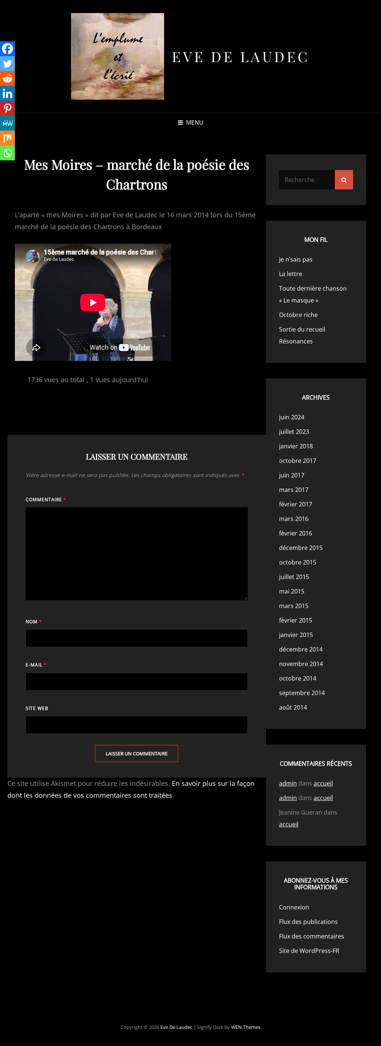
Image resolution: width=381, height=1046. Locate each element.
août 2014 (293, 707)
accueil (323, 783)
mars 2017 (293, 490)
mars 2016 (293, 519)
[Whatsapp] (7, 152)
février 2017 (295, 504)
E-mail (36, 665)
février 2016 (295, 533)
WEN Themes (245, 1027)
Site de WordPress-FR (309, 951)
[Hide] (3, 167)
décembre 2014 (301, 649)
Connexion (294, 907)
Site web (37, 708)
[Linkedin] (7, 93)
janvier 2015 (296, 635)
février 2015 (295, 620)
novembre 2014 (301, 664)
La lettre (290, 274)
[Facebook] (7, 48)
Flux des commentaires (311, 936)
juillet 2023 (294, 432)
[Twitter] (7, 63)
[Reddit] (7, 78)
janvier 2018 (296, 446)
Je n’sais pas (296, 259)
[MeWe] (7, 123)
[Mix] (7, 138)
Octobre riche (298, 315)
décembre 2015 (301, 548)
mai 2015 (291, 591)
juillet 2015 (294, 577)
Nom (34, 621)
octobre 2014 (297, 678)
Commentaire (46, 499)
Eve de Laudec (241, 56)
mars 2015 (293, 606)
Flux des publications (308, 922)
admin (288, 783)
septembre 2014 (302, 693)
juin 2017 (291, 475)
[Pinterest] (7, 108)
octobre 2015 (297, 562)
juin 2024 (291, 417)
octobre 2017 (297, 461)
